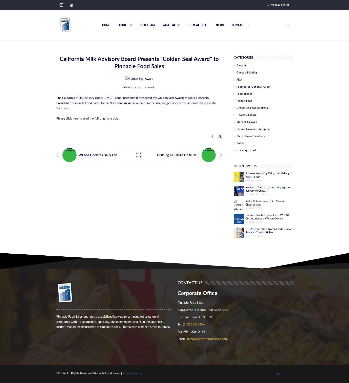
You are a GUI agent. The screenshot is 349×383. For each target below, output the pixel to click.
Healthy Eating (246, 115)
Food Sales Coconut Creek (254, 87)
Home (106, 25)
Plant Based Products (251, 136)
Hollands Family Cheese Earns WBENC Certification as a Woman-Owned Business (267, 217)
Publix (241, 143)
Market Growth (247, 122)
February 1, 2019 (131, 87)
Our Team (147, 25)
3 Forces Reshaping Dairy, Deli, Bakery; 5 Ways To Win (268, 175)
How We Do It (198, 25)
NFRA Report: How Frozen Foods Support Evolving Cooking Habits (269, 231)
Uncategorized (246, 150)
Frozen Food (244, 101)
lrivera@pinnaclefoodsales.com (207, 339)
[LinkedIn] (71, 5)
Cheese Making (247, 72)
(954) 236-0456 (280, 5)
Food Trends (245, 94)
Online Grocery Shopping (253, 129)
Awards (151, 87)
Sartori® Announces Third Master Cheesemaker (264, 203)
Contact (238, 25)
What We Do (171, 25)
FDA (239, 80)
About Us (125, 25)
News (220, 25)
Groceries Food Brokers (252, 108)
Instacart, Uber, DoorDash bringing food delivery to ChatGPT (268, 189)
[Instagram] (61, 5)
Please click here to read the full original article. (88, 118)
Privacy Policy (132, 373)
